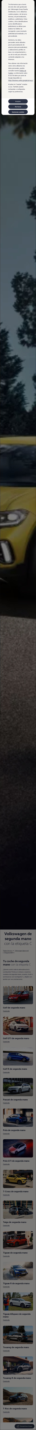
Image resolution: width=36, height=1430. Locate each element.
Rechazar (18, 107)
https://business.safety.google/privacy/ (20, 80)
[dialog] (18, 715)
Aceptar (18, 101)
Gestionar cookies (18, 112)
